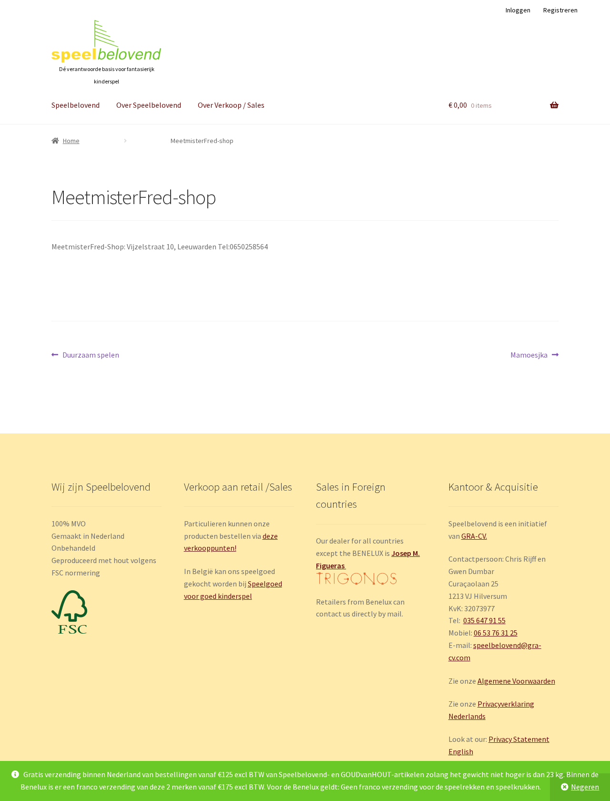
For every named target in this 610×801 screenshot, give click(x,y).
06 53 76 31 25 (496, 632)
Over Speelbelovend (148, 105)
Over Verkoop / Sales (231, 105)
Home (71, 140)
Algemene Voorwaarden (516, 681)
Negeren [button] (585, 786)
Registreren (560, 10)
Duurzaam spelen (90, 355)
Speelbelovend (75, 105)
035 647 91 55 (484, 620)
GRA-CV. (474, 536)
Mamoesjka (529, 355)
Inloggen (518, 10)
